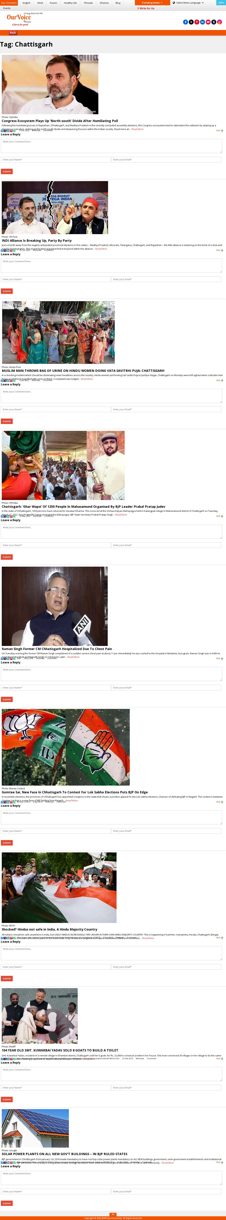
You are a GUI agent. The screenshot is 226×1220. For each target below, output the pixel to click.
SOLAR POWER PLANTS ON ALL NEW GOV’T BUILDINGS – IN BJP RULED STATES (64, 1154)
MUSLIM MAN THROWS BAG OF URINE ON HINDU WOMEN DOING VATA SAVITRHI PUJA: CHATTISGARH (83, 370)
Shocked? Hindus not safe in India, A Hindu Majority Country (49, 929)
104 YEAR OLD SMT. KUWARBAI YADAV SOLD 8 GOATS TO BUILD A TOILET (60, 1050)
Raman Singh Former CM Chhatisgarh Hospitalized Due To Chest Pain (57, 649)
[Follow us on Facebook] (185, 22)
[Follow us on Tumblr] (213, 22)
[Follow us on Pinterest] (196, 22)
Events (7, 8)
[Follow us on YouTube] (208, 22)
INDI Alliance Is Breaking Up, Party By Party (37, 240)
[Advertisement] (113, 20)
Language (188, 2)
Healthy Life (70, 2)
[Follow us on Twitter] (191, 22)
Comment (48, 130)
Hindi (40, 2)
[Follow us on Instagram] (219, 22)
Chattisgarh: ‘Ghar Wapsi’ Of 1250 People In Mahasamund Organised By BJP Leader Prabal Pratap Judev (83, 506)
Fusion (53, 2)
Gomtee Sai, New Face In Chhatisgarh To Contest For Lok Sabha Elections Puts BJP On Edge (75, 792)
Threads (88, 2)
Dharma (104, 2)
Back (13, 32)
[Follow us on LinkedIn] (202, 22)
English (26, 2)
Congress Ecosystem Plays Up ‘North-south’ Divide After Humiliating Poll (60, 121)
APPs (221, 2)
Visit (218, 130)
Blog (118, 2)
